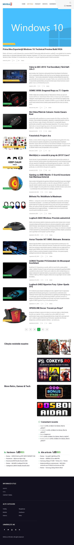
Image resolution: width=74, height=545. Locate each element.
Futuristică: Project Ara (40, 136)
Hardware (11, 452)
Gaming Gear (7, 43)
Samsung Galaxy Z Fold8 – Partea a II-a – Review (54, 461)
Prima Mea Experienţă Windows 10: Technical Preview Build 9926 (32, 49)
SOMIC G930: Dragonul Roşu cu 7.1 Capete (49, 90)
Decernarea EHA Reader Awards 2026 (16, 461)
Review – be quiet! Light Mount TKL (50, 456)
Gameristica (7, 80)
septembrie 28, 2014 (34, 235)
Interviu (5, 515)
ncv (49, 150)
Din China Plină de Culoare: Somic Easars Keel (48, 113)
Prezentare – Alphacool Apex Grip (15, 458)
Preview (22, 146)
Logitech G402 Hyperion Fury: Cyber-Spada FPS (49, 285)
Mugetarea (22, 509)
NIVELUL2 (5, 537)
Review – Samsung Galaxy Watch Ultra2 (51, 467)
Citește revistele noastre (16, 344)
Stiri (13, 43)
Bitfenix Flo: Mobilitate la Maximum (45, 196)
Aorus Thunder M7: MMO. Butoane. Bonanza (49, 239)
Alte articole (46, 452)
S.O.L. (4, 491)
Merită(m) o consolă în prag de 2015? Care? (49, 155)
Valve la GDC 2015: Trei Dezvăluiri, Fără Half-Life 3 (49, 68)
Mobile (5, 512)
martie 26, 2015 (6, 60)
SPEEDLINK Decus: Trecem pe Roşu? (46, 308)
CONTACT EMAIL (7, 495)
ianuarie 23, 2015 (33, 170)
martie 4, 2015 (32, 86)
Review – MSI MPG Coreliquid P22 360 (17, 463)
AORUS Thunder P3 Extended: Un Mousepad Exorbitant (49, 262)
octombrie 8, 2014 (33, 213)
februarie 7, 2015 (33, 150)
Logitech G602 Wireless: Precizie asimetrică (49, 218)
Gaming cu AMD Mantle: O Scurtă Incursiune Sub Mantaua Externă (49, 176)
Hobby (5, 509)
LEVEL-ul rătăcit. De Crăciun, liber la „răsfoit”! (56, 436)
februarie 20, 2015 (33, 107)
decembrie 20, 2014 (34, 192)
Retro (20, 515)
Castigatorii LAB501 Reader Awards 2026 (17, 465)
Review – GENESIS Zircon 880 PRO (50, 458)
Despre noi (47, 434)
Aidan (22, 60)
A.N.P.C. (5, 488)
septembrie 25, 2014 (34, 256)
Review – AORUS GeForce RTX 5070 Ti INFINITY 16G (20, 456)
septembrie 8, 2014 (33, 323)
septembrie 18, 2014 (34, 280)
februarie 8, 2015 (33, 131)
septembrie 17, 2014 (34, 303)
